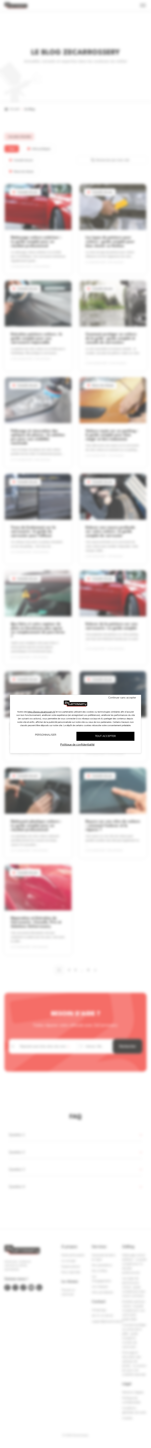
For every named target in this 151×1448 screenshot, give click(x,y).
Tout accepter (105, 736)
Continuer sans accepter (122, 697)
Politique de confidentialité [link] (77, 745)
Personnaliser (45, 735)
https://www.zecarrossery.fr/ (41, 711)
